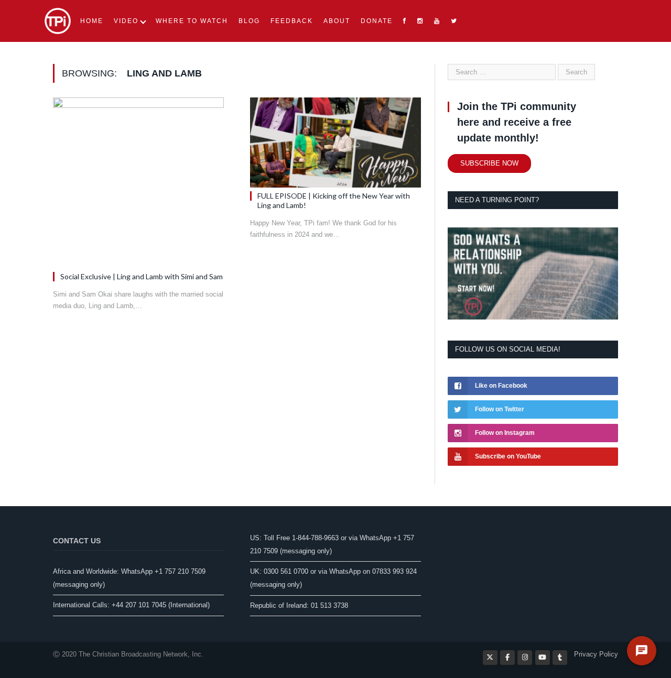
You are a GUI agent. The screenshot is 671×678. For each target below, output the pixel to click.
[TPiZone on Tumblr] (560, 657)
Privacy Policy (596, 654)
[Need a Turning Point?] (533, 317)
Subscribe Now (489, 163)
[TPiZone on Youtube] (542, 657)
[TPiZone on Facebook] (507, 657)
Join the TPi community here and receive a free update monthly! (516, 122)
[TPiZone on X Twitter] (490, 657)
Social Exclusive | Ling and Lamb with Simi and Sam (141, 276)
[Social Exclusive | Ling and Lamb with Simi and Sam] (138, 182)
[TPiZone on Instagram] (524, 657)
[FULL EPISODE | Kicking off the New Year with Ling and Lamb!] (335, 142)
